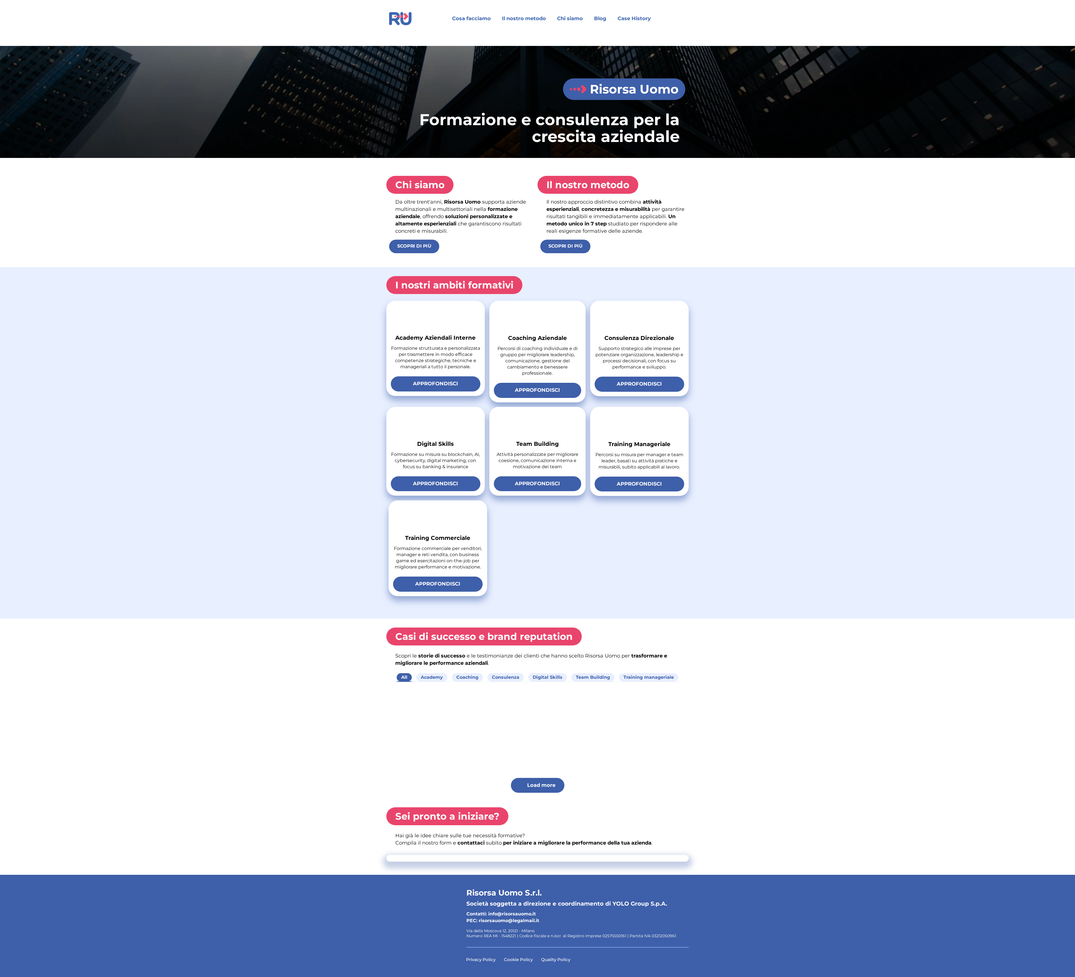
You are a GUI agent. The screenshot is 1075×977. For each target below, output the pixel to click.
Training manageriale (648, 677)
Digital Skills (547, 677)
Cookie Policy (518, 959)
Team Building (593, 677)
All (404, 677)
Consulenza (505, 677)
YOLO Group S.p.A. (640, 903)
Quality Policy (555, 959)
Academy (432, 677)
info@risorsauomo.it (512, 914)
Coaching (467, 677)
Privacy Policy (481, 959)
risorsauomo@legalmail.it (509, 920)
